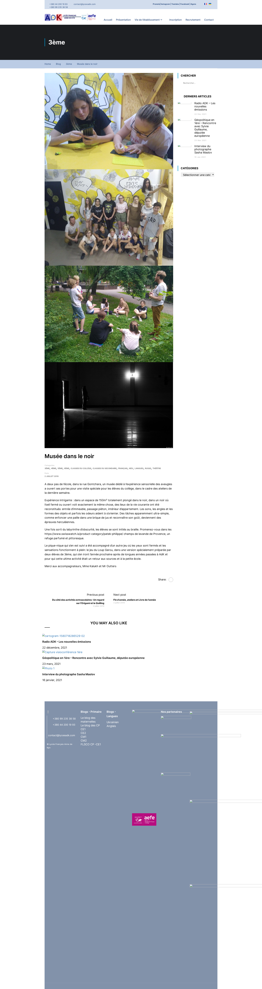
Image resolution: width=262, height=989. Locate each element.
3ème (69, 63)
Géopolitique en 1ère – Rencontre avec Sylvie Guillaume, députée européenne (93, 657)
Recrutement (193, 19)
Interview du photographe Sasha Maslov (68, 674)
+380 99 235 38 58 (58, 7)
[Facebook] (171, 579)
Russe (148, 468)
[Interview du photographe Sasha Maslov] (48, 668)
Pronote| (156, 4)
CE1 (83, 729)
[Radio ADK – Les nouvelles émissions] (63, 635)
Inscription (175, 19)
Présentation (123, 19)
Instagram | (166, 4)
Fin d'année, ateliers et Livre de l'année (134, 599)
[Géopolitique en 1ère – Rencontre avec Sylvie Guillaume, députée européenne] (62, 652)
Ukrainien (113, 722)
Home (48, 63)
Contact (209, 19)
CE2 (83, 733)
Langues (139, 468)
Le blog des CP (90, 725)
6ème (66, 468)
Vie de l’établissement (147, 19)
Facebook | (185, 4)
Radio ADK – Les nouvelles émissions (66, 641)
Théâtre (157, 468)
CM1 (83, 736)
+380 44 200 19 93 (58, 4)
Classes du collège (81, 468)
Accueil (108, 19)
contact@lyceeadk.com (85, 4)
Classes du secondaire (105, 468)
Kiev (131, 468)
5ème (60, 468)
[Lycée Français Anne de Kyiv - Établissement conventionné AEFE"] (71, 17)
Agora (193, 4)
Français (123, 468)
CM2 (84, 740)
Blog (58, 63)
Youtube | (175, 4)
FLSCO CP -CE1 (91, 744)
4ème (53, 468)
